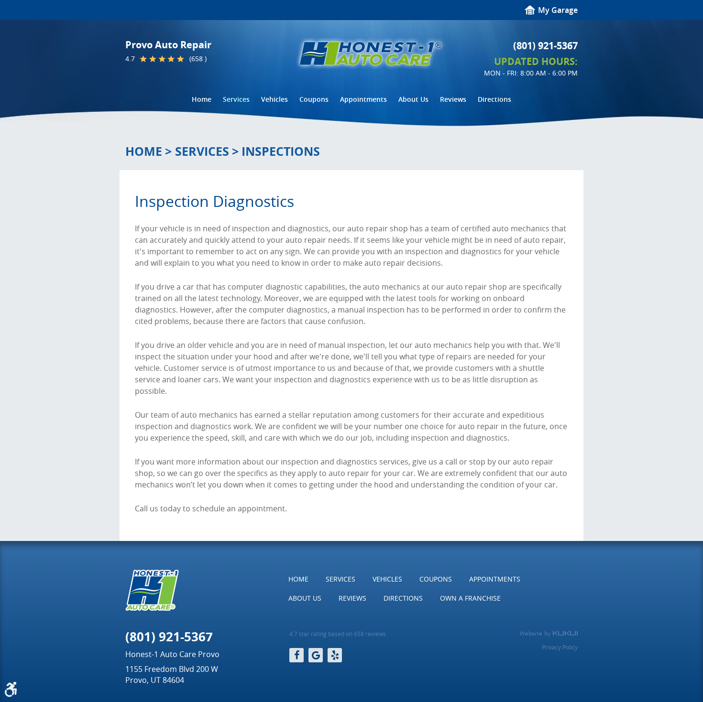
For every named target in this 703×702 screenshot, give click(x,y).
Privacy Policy (560, 647)
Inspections (281, 151)
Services (236, 99)
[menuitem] (201, 99)
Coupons (314, 99)
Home (201, 99)
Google (315, 655)
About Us (413, 99)
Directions (494, 99)
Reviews (453, 99)
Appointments (363, 99)
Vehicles (274, 99)
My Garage (558, 10)
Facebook (296, 655)
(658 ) (198, 58)
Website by (548, 633)
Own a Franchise (470, 598)
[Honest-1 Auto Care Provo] (371, 53)
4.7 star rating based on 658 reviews (337, 634)
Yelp (335, 655)
